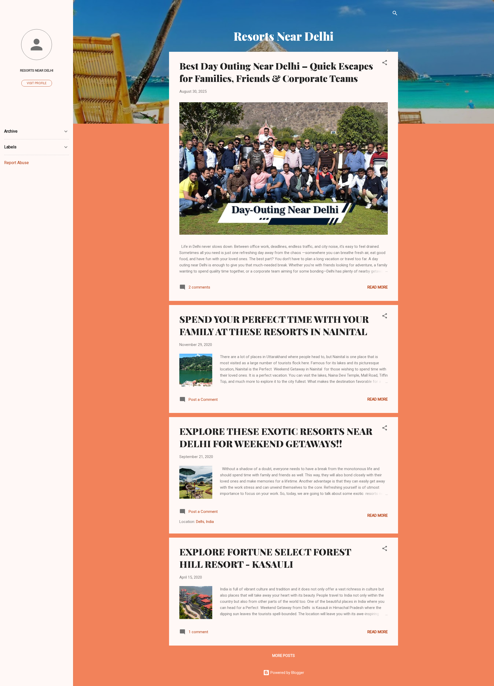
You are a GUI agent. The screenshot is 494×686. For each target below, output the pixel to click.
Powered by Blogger (286, 672)
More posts (283, 656)
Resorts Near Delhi (36, 70)
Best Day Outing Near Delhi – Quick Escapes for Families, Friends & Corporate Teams (276, 72)
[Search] (395, 14)
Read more (377, 287)
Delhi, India (205, 521)
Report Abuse (16, 162)
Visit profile (37, 83)
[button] (385, 63)
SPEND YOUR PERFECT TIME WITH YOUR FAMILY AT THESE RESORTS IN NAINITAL (274, 325)
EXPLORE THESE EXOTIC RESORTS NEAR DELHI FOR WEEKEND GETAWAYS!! (275, 437)
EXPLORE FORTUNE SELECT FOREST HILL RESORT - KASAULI (265, 557)
